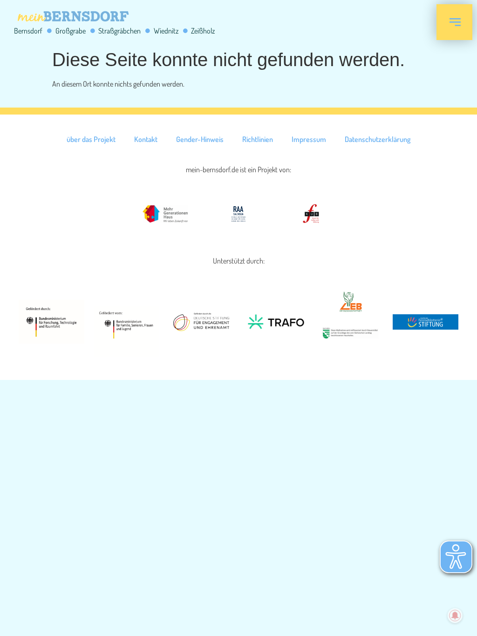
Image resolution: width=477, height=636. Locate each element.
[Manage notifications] (455, 615)
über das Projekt (91, 139)
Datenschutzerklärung (377, 139)
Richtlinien (257, 139)
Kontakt (145, 139)
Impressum (309, 139)
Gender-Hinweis (200, 139)
